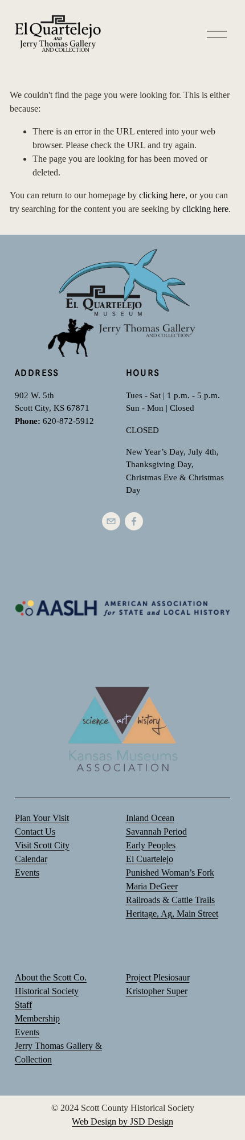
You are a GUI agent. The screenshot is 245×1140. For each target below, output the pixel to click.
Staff (23, 1005)
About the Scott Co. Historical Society (51, 984)
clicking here (162, 195)
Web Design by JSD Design (122, 1121)
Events (27, 1032)
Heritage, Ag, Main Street (172, 913)
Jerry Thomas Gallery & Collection (58, 1052)
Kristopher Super (156, 991)
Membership (37, 1018)
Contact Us (35, 831)
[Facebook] (134, 521)
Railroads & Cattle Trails (170, 900)
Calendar (31, 859)
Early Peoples (150, 845)
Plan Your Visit (42, 818)
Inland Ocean (150, 818)
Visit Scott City (42, 845)
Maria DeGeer (152, 886)
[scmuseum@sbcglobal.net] (111, 521)
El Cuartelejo (149, 859)
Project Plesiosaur (158, 977)
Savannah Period (156, 831)
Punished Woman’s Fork (170, 872)
